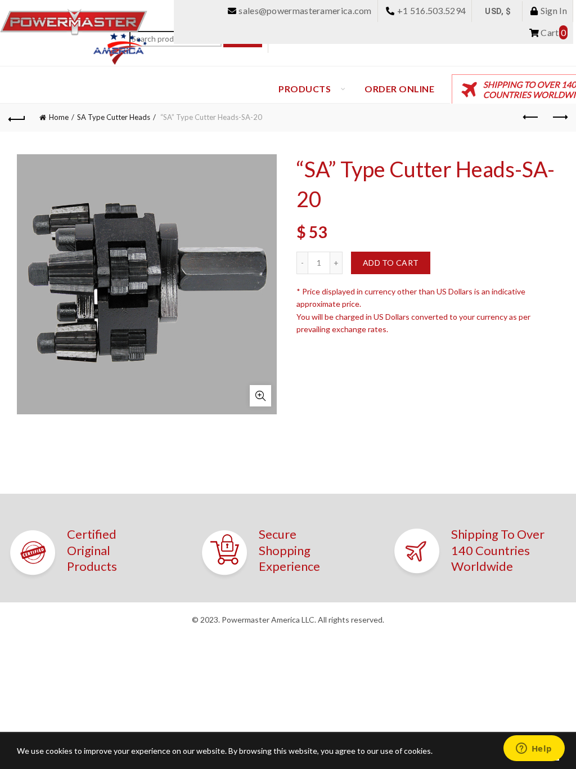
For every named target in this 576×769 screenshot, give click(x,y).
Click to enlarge (260, 395)
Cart (552, 32)
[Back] (17, 117)
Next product (559, 117)
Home (59, 117)
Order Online (399, 88)
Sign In (553, 10)
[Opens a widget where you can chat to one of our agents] (534, 749)
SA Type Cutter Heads (113, 117)
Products (304, 88)
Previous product (531, 117)
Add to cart (390, 262)
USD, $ (498, 11)
